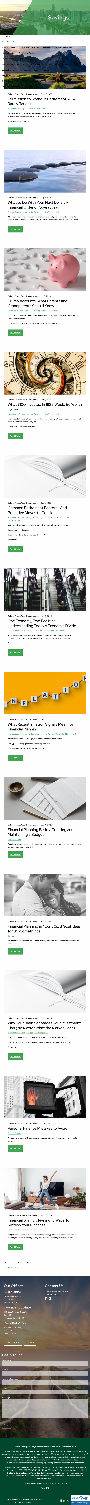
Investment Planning (11, 64)
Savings (37, 108)
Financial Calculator (33, 81)
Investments (27, 212)
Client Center (8, 81)
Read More (15, 130)
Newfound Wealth (27, 53)
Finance (30, 108)
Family (43, 108)
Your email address (19, 1379)
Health (60, 517)
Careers (30, 1342)
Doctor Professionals (63, 47)
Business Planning (41, 70)
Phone (13, 1369)
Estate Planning (9, 70)
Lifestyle (22, 108)
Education (12, 310)
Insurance (52, 517)
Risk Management (52, 212)
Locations (6, 36)
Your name (15, 1360)
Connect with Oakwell (11, 86)
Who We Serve (8, 42)
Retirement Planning (32, 64)
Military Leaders (8, 53)
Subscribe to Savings (13, 1267)
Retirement (12, 108)
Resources (6, 75)
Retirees (46, 47)
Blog (19, 81)
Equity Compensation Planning (58, 64)
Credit (36, 630)
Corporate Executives (29, 47)
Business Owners (9, 47)
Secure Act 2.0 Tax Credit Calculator (60, 81)
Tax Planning (24, 70)
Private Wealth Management (14, 58)
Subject (14, 1388)
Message (15, 1397)
